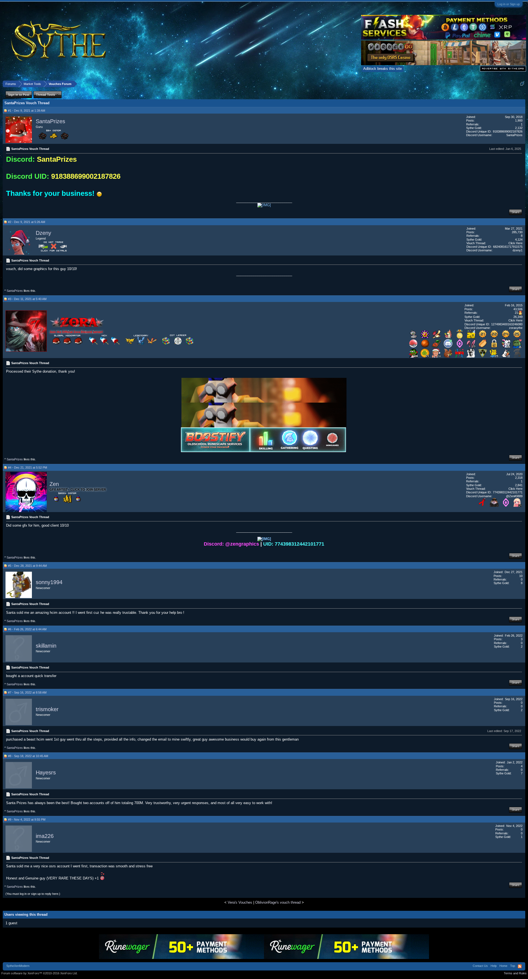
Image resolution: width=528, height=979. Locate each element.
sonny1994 (49, 582)
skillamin (46, 646)
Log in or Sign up (508, 4)
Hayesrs (46, 773)
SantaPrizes (50, 121)
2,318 (518, 477)
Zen (54, 484)
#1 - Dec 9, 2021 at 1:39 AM (26, 110)
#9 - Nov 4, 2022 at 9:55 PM (26, 819)
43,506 (517, 309)
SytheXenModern (17, 965)
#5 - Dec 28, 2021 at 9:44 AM (27, 565)
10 (520, 576)
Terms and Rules (515, 973)
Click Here (515, 243)
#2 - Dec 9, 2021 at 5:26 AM (26, 222)
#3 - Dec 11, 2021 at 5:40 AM (27, 299)
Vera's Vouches (240, 902)
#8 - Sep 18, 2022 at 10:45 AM (28, 756)
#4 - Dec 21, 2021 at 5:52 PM (27, 467)
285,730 (517, 232)
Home (503, 965)
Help (494, 965)
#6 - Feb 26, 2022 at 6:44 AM (27, 629)
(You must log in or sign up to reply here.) (33, 893)
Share (515, 212)
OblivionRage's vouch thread (278, 902)
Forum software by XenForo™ (39, 973)
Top (512, 965)
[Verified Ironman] (517, 356)
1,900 (518, 120)
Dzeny (43, 233)
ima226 (45, 836)
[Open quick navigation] (522, 84)
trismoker (47, 709)
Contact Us (480, 965)
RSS (520, 966)
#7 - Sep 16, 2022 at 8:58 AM (27, 692)
